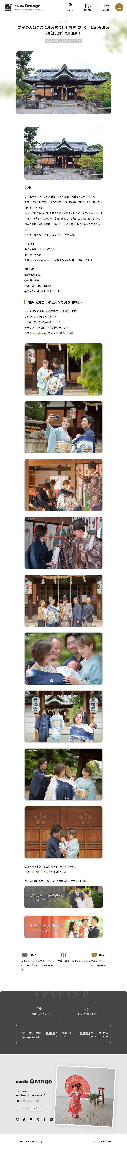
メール (40, 871)
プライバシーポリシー (100, 1141)
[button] (24, 8)
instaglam (38, 333)
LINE (32, 871)
